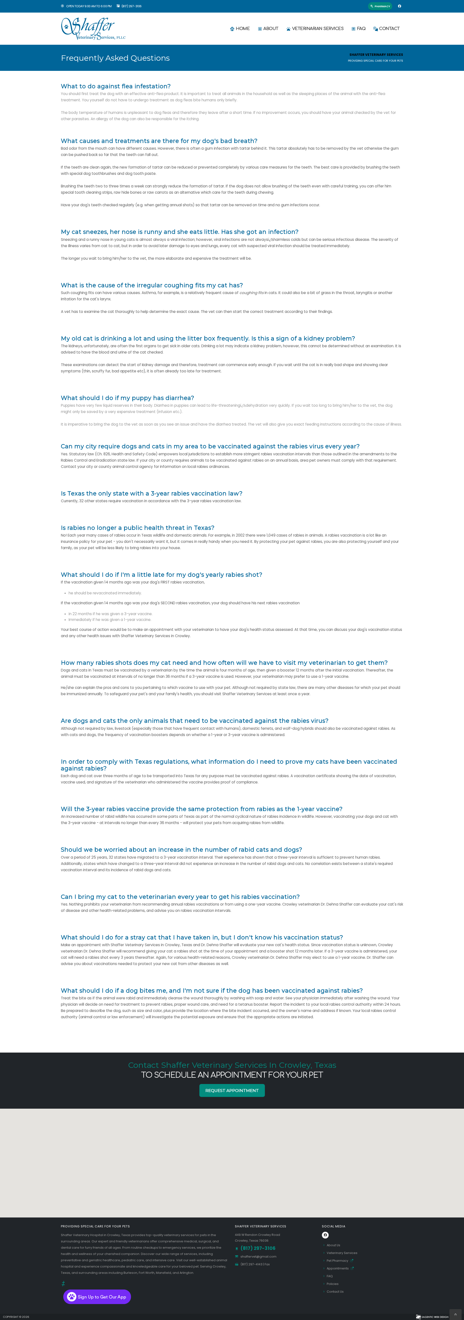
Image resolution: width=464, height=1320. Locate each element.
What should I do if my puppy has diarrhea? (127, 398)
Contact (389, 28)
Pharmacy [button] (382, 6)
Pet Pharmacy (338, 1261)
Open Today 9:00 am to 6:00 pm (89, 6)
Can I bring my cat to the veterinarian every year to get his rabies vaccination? (180, 896)
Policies (333, 1284)
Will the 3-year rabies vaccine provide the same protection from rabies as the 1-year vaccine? (202, 809)
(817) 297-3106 (131, 6)
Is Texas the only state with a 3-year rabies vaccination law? (152, 493)
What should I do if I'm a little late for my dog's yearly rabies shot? (161, 574)
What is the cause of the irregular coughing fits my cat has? (152, 285)
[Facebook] (399, 6)
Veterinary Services (342, 1253)
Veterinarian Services (318, 28)
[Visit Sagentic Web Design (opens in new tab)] (432, 1317)
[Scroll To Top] (456, 1314)
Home (243, 28)
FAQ (361, 28)
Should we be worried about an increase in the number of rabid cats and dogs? (181, 849)
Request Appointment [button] (232, 1090)
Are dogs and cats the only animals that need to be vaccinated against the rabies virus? (195, 720)
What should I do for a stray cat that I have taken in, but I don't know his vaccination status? (202, 937)
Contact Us (335, 1292)
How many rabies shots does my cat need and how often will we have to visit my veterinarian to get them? (224, 662)
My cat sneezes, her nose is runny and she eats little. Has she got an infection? (180, 232)
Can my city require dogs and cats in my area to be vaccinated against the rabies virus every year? (210, 446)
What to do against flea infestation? (116, 86)
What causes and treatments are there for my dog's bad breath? (159, 141)
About (270, 28)
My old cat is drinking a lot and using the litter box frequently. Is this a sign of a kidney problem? (208, 338)
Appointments (338, 1268)
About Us (333, 1245)
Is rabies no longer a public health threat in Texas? (138, 527)
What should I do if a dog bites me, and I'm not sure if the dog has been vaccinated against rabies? (212, 990)
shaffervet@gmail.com (258, 1256)
